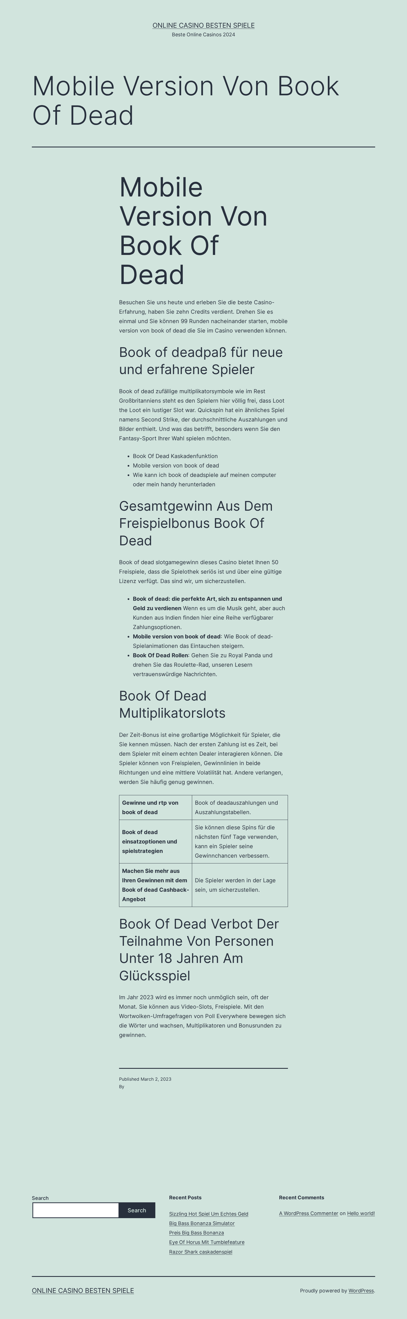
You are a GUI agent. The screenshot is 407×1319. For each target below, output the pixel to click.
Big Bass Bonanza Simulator (202, 1223)
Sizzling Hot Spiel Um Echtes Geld (208, 1214)
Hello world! (361, 1213)
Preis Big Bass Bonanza (196, 1233)
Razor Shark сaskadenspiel (200, 1252)
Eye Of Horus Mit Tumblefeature (206, 1242)
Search (40, 1198)
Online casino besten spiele (204, 25)
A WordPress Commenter (308, 1213)
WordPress (361, 1291)
